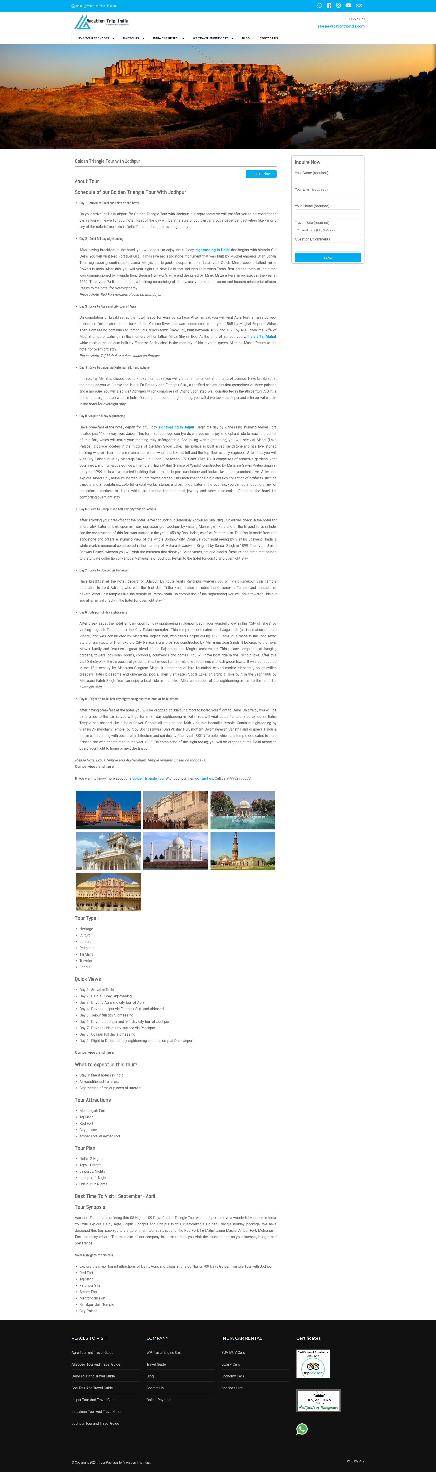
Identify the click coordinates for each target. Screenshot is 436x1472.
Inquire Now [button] (261, 174)
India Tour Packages (93, 38)
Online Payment (158, 1400)
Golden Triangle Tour (148, 778)
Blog (246, 38)
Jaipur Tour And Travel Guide (94, 1400)
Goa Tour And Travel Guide (92, 1388)
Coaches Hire (232, 1388)
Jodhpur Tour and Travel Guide (95, 1423)
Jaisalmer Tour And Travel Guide (97, 1411)
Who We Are (355, 1461)
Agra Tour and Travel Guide (93, 1352)
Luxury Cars (230, 1364)
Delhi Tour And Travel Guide (93, 1376)
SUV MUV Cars (233, 1352)
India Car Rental (166, 38)
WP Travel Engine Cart (210, 38)
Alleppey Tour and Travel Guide (96, 1364)
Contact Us (269, 38)
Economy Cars (232, 1376)
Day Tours (131, 38)
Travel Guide (156, 1364)
